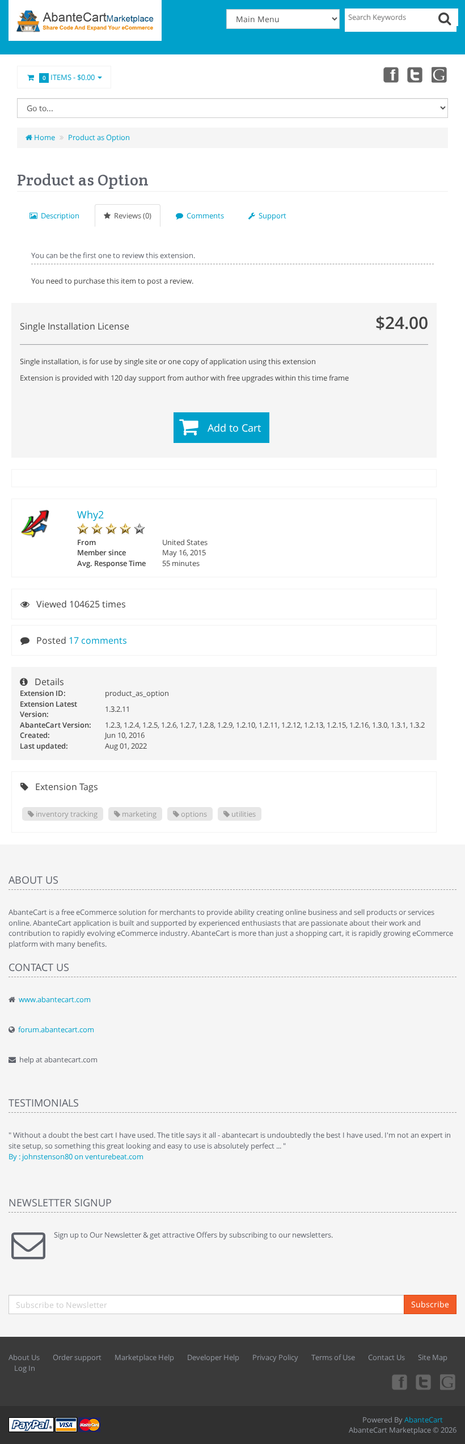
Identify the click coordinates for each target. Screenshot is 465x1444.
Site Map (432, 1357)
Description (58, 215)
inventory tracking (66, 814)
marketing (138, 814)
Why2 (90, 514)
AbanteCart (423, 1420)
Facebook (390, 74)
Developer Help (213, 1357)
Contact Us (386, 1357)
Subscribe (430, 1304)
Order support (77, 1357)
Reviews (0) (131, 215)
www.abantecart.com (55, 999)
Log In (24, 1368)
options (193, 814)
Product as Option (99, 137)
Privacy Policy (275, 1357)
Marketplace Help (144, 1357)
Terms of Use (333, 1357)
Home (43, 137)
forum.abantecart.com (56, 1029)
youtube (440, 74)
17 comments (98, 640)
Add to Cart (234, 427)
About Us (24, 1357)
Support (270, 215)
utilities (243, 814)
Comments (203, 215)
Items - (69, 77)
